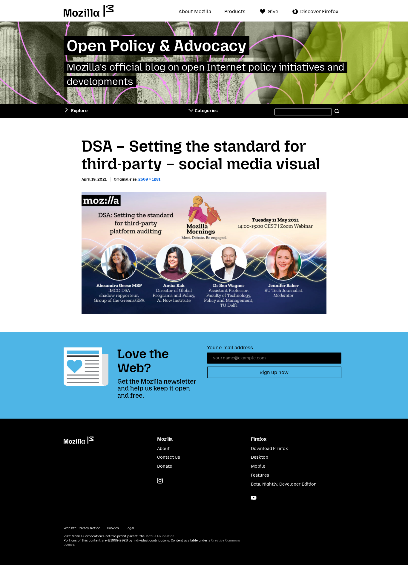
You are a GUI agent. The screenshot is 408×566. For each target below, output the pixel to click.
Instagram (160, 480)
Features (260, 475)
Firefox (258, 439)
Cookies (113, 528)
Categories (206, 110)
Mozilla (88, 11)
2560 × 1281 (149, 179)
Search (337, 110)
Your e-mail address (230, 347)
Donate (164, 466)
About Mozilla (195, 11)
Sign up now (274, 372)
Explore (79, 110)
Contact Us (168, 457)
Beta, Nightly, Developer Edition (284, 484)
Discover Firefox (319, 11)
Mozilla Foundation (159, 536)
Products (235, 11)
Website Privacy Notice (82, 528)
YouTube (254, 498)
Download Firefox (269, 448)
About (163, 448)
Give (273, 11)
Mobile (258, 466)
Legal (130, 528)
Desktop (259, 457)
